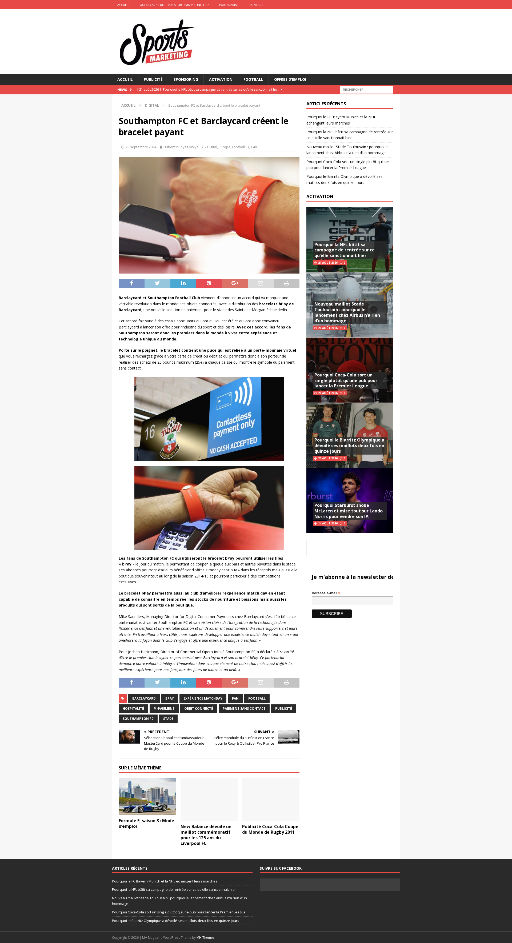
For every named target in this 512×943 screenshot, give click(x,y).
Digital (212, 147)
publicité (283, 708)
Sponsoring (186, 79)
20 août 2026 (328, 328)
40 (255, 147)
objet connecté (198, 708)
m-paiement (164, 708)
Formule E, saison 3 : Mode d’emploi (146, 823)
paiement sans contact (244, 708)
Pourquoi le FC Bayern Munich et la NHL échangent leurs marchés (164, 881)
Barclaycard (144, 698)
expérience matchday (202, 698)
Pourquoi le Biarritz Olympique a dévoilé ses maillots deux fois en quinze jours (349, 445)
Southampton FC (138, 718)
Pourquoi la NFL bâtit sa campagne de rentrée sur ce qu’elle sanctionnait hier (344, 250)
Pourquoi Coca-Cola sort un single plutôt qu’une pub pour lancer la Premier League (345, 380)
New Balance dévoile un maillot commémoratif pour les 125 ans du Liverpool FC (206, 835)
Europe (224, 147)
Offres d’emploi (290, 79)
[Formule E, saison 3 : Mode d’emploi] (147, 796)
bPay (169, 698)
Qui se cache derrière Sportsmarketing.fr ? (174, 5)
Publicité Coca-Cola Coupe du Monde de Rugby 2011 (270, 829)
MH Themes (205, 937)
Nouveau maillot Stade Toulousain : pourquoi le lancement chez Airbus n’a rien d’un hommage (347, 312)
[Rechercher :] (366, 89)
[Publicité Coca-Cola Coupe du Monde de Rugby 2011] (270, 799)
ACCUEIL (123, 5)
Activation (221, 79)
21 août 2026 (328, 262)
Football (253, 79)
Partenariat (229, 5)
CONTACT (256, 5)
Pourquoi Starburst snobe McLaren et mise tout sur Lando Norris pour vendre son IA (348, 510)
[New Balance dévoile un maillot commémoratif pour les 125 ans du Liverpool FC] (209, 799)
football (257, 698)
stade (168, 718)
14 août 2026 (328, 523)
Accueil (125, 79)
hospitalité (133, 708)
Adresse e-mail (326, 593)
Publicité (153, 79)
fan (235, 698)
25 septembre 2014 (141, 147)
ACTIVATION (319, 196)
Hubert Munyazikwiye (181, 147)
